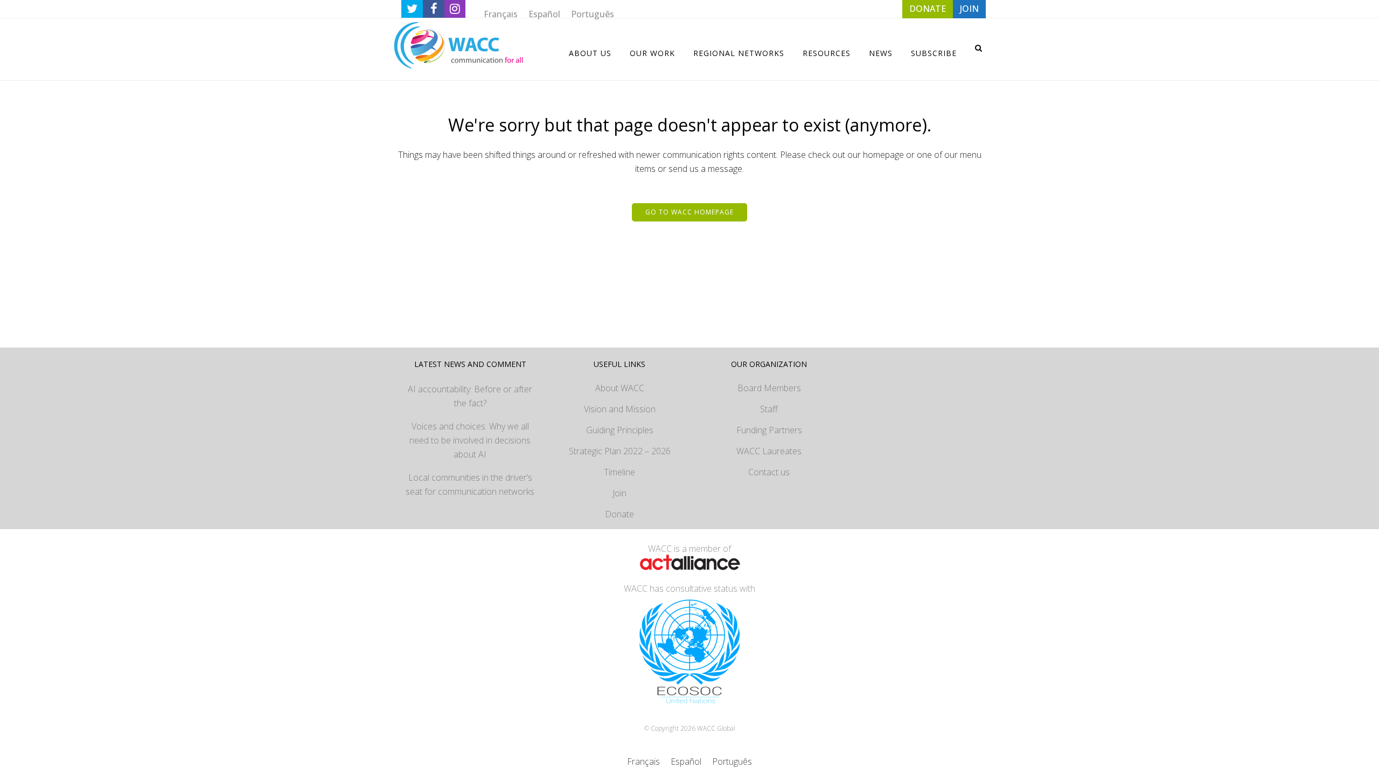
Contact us (769, 472)
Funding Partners (769, 430)
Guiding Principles (619, 430)
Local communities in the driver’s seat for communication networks (470, 484)
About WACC (619, 388)
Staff (769, 409)
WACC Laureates (769, 451)
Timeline (619, 472)
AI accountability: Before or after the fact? (470, 396)
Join (619, 493)
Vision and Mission (620, 409)
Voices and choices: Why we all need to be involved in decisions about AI (470, 440)
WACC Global (716, 728)
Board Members (769, 388)
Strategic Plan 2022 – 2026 (620, 451)
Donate (619, 514)
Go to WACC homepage (689, 212)
